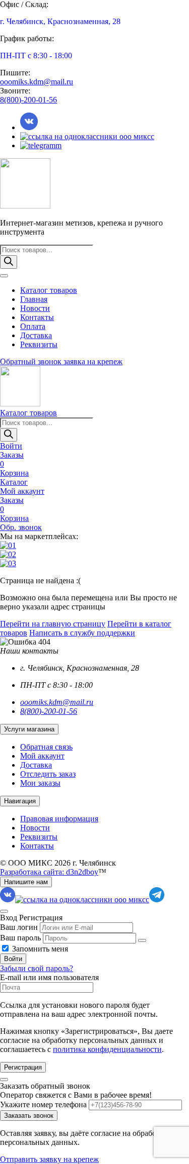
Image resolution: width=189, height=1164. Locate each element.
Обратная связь (46, 747)
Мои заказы (40, 783)
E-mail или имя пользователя (49, 977)
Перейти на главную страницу (52, 623)
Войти (13, 959)
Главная (33, 299)
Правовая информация (59, 818)
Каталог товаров (48, 290)
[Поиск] (8, 262)
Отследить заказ (48, 774)
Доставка (36, 335)
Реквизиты (38, 344)
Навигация (20, 801)
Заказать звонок (28, 1115)
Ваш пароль (20, 937)
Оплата (32, 326)
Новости (35, 308)
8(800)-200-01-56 (28, 99)
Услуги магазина (29, 729)
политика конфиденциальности (107, 1049)
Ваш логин (19, 927)
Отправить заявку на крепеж (49, 1159)
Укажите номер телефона (43, 1104)
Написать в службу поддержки (82, 632)
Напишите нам (26, 882)
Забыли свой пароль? (36, 968)
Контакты (37, 317)
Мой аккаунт (42, 756)
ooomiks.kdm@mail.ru (36, 81)
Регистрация (23, 1067)
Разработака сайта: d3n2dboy (49, 872)
